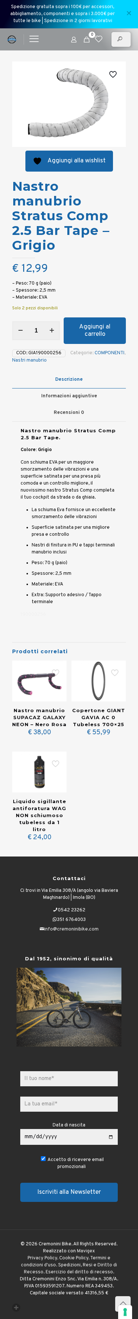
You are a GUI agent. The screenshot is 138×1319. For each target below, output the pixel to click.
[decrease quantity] (20, 330)
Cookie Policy (73, 1258)
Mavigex (86, 1251)
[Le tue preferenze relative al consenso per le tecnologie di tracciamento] (125, 1312)
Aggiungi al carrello (94, 330)
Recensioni (69, 413)
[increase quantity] (51, 330)
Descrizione (69, 380)
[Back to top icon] (123, 1304)
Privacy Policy (42, 1258)
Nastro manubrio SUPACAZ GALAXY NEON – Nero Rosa (39, 717)
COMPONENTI (109, 353)
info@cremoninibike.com (71, 929)
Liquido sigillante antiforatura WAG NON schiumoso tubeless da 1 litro (39, 815)
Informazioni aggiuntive (69, 396)
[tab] (69, 380)
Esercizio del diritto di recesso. (80, 1272)
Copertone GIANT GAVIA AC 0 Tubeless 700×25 (98, 717)
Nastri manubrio (29, 360)
